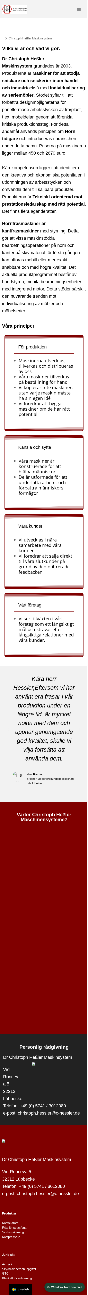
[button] (8, 730)
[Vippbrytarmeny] (79, 9)
